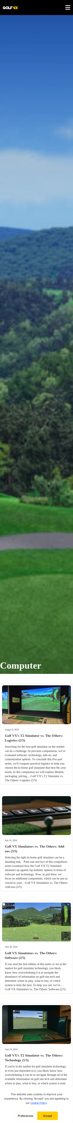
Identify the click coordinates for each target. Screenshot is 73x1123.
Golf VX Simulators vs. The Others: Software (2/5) (35, 989)
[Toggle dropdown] (67, 7)
